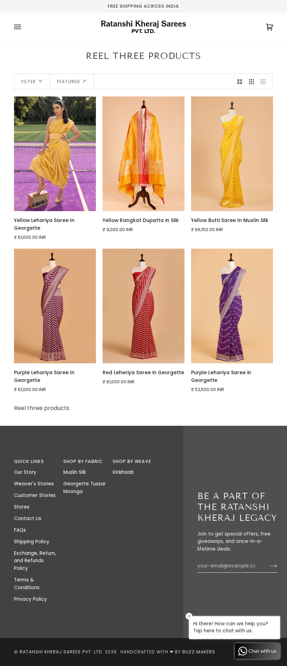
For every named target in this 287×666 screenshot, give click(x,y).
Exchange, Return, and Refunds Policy (35, 561)
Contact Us (27, 518)
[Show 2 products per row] (240, 81)
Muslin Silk (74, 472)
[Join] (268, 566)
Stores (21, 507)
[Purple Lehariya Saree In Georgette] (55, 306)
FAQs (20, 530)
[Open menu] (24, 27)
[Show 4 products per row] (265, 81)
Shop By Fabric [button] (83, 461)
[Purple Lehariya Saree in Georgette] (232, 306)
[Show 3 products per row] (252, 81)
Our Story (25, 472)
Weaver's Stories (34, 483)
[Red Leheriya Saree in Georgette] (143, 306)
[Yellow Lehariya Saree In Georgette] (55, 153)
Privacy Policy (30, 599)
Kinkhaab (123, 472)
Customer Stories (35, 495)
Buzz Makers (198, 652)
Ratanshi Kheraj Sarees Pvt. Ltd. (62, 652)
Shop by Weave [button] (132, 461)
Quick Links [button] (29, 461)
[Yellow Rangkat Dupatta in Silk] (143, 153)
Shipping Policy (31, 541)
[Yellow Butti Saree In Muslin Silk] (232, 153)
